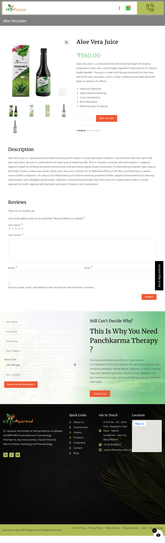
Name (12, 267)
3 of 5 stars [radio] (16, 228)
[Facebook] (5, 455)
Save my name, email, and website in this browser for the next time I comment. (51, 287)
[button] (119, 8)
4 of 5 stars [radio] (19, 228)
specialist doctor (148, 377)
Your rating (15, 225)
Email (88, 267)
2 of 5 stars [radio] (12, 228)
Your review (15, 235)
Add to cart (106, 118)
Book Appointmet (159, 275)
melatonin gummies (111, 373)
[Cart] (128, 8)
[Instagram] (11, 455)
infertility (144, 373)
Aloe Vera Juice (93, 130)
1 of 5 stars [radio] (9, 228)
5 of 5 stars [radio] (22, 228)
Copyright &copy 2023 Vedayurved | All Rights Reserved (31, 530)
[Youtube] (17, 455)
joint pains (106, 368)
